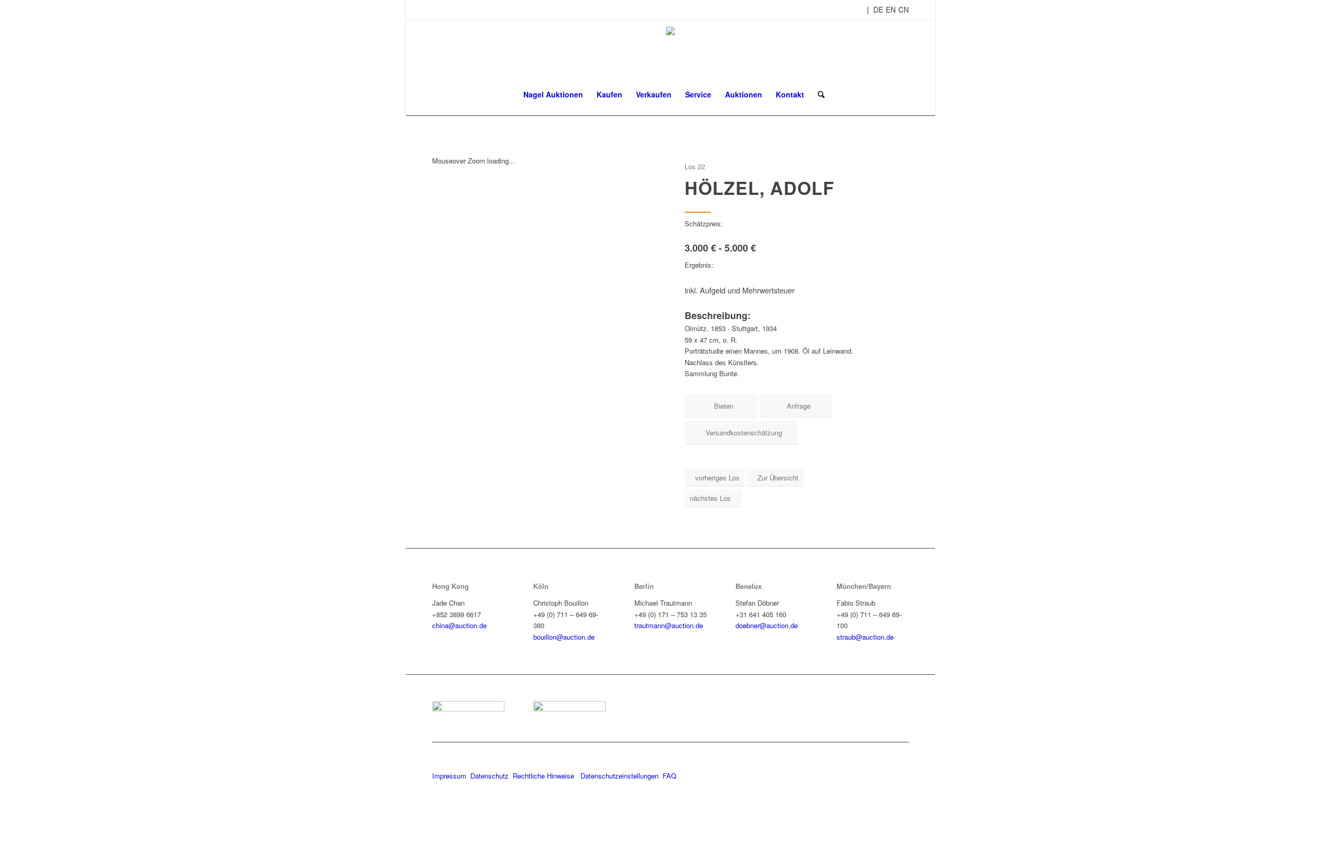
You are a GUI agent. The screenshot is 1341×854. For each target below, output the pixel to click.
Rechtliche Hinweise (544, 776)
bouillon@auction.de (564, 637)
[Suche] (818, 94)
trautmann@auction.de (668, 625)
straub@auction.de (865, 637)
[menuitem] (553, 94)
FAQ (669, 776)
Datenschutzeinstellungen (619, 776)
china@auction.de (459, 625)
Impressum (449, 776)
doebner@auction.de (766, 625)
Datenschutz (489, 776)
